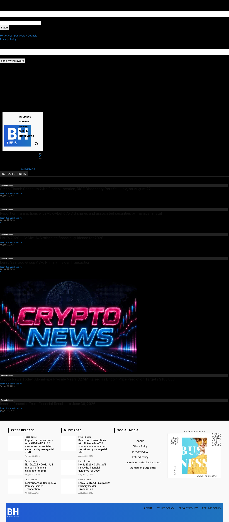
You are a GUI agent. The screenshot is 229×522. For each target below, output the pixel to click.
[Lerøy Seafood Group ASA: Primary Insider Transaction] (15, 486)
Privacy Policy (8, 39)
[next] (40, 155)
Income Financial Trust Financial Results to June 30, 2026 (47, 404)
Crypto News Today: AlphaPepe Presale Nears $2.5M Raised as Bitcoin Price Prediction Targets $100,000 (87, 379)
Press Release (7, 185)
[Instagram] (30, 108)
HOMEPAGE (28, 169)
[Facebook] (25, 108)
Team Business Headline (11, 193)
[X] (35, 108)
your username (8, 19)
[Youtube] (39, 108)
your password (49, 23)
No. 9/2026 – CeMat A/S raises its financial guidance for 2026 (51, 238)
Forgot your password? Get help (18, 35)
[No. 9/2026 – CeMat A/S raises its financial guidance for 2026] (15, 467)
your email (6, 56)
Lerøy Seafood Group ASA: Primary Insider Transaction (45, 262)
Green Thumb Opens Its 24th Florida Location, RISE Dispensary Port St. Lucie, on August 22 (75, 189)
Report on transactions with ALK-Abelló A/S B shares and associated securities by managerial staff (82, 213)
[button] (36, 143)
